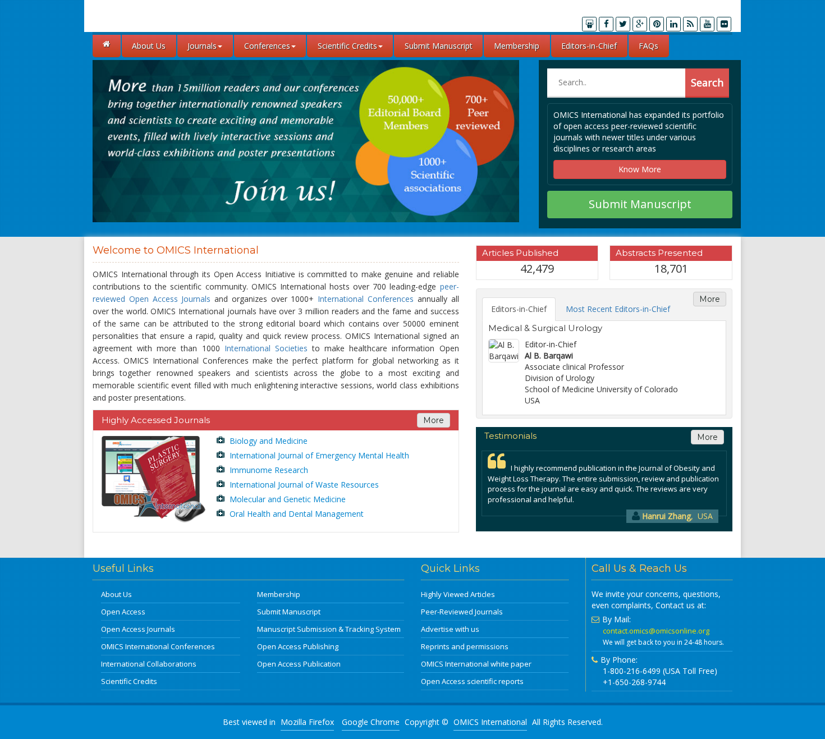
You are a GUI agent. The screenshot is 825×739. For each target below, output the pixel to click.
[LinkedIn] (673, 24)
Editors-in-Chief (589, 45)
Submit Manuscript (439, 45)
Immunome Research (267, 470)
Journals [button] (202, 45)
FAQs (648, 45)
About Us (149, 45)
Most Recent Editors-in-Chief (618, 309)
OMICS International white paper (476, 664)
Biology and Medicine (267, 440)
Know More (639, 169)
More (433, 420)
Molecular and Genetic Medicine (286, 499)
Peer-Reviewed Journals (462, 612)
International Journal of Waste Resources (303, 484)
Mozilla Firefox (307, 722)
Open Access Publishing (297, 646)
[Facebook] (606, 24)
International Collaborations (148, 664)
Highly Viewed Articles (458, 594)
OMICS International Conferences (158, 646)
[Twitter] (623, 24)
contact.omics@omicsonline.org (656, 631)
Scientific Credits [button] (347, 45)
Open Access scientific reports (472, 681)
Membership (516, 45)
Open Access (123, 612)
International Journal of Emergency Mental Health (318, 455)
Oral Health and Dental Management (295, 513)
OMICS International (490, 722)
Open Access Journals (138, 629)
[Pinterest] (656, 24)
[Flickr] (724, 24)
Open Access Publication (299, 664)
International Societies (266, 348)
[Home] (107, 46)
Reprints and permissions (464, 646)
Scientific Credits (129, 681)
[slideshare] (589, 24)
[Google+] (639, 24)
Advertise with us (450, 629)
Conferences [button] (267, 45)
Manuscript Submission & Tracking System (329, 629)
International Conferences (366, 298)
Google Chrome (371, 722)
